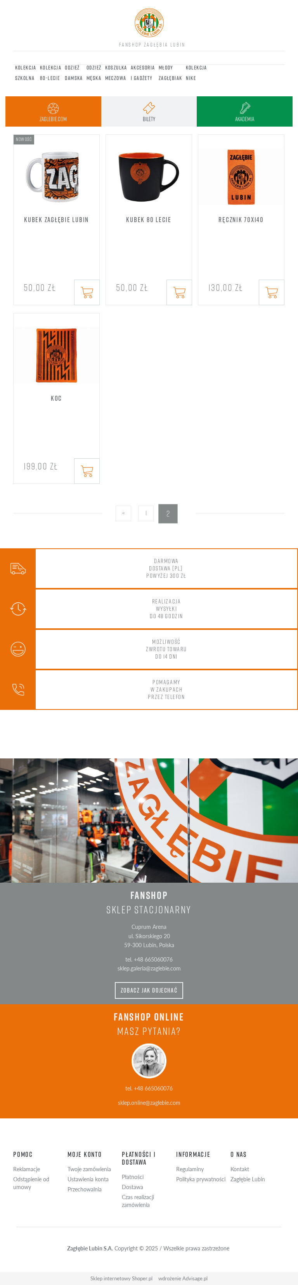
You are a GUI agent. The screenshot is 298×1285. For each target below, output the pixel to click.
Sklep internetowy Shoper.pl (121, 1278)
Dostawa (132, 1187)
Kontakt (239, 1169)
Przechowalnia (85, 1189)
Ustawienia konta (88, 1179)
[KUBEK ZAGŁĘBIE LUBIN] (56, 172)
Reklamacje (26, 1169)
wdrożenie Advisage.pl (183, 1278)
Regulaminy (190, 1169)
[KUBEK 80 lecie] (149, 172)
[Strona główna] (149, 22)
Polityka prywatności (200, 1179)
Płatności (133, 1177)
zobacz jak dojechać (149, 990)
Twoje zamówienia (89, 1169)
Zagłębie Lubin (247, 1179)
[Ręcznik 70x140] (241, 172)
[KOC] (56, 350)
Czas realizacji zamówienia (138, 1200)
